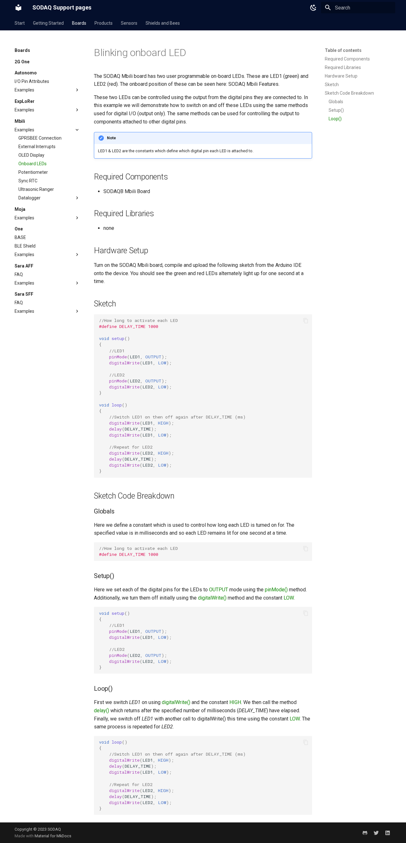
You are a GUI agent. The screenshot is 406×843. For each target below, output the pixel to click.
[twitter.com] (376, 832)
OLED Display (31, 155)
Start (20, 23)
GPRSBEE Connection (40, 138)
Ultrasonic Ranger (36, 189)
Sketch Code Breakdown (349, 93)
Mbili (20, 121)
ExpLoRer (25, 101)
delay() (101, 711)
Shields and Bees (163, 23)
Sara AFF (24, 265)
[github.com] (365, 832)
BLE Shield (25, 245)
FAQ (19, 274)
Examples (24, 89)
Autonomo (26, 72)
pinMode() (276, 590)
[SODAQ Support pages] (18, 7)
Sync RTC (27, 180)
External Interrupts (37, 146)
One (19, 228)
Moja (20, 209)
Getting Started (48, 23)
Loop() (335, 118)
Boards (79, 23)
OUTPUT (218, 590)
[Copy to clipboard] (306, 320)
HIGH (235, 702)
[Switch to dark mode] (313, 7)
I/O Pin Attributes (32, 81)
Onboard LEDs (32, 163)
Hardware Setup (341, 76)
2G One (22, 61)
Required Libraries (343, 67)
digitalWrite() (212, 598)
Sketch (332, 84)
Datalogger (29, 197)
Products (104, 23)
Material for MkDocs (53, 836)
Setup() (336, 110)
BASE (20, 237)
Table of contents (343, 50)
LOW (289, 598)
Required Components (347, 58)
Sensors (129, 23)
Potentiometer (33, 172)
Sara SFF (24, 294)
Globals (336, 101)
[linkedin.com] (388, 832)
